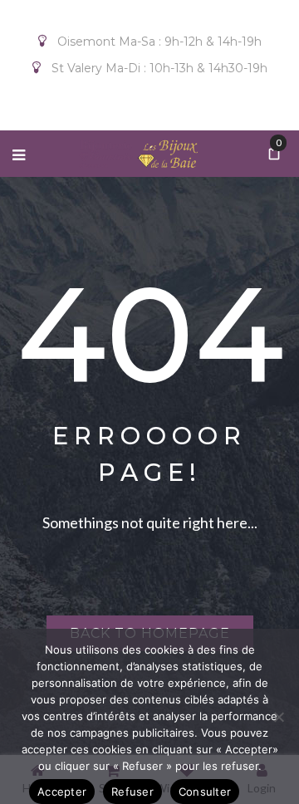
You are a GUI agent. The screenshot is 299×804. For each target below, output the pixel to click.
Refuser (132, 791)
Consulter (205, 791)
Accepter (61, 791)
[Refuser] (278, 716)
